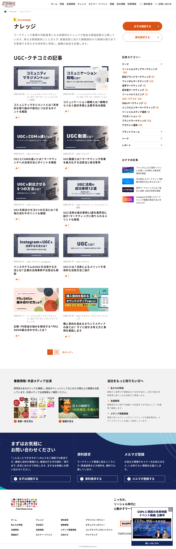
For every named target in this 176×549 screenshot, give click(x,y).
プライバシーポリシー (95, 519)
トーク (125, 138)
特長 (62, 4)
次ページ (66, 352)
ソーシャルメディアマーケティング (139, 70)
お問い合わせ (165, 4)
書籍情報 (64, 524)
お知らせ (64, 534)
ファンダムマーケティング (138, 81)
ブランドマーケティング (137, 120)
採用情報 (131, 4)
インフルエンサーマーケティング (140, 107)
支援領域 (70, 4)
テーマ (125, 64)
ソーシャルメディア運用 (136, 111)
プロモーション (131, 116)
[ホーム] (5, 11)
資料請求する (142, 37)
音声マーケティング (134, 85)
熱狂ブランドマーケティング (138, 76)
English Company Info (128, 533)
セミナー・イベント (98, 4)
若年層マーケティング (135, 90)
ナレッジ (81, 4)
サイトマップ (91, 534)
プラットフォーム (131, 131)
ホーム (54, 4)
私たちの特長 (117, 388)
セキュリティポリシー (95, 524)
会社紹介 (40, 524)
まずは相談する (142, 26)
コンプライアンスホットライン (99, 529)
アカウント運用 (132, 125)
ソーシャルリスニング (135, 94)
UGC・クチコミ (132, 98)
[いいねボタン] (17, 117)
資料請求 (148, 4)
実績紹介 (15, 534)
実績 (112, 4)
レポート (126, 145)
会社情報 (120, 4)
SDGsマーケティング (134, 103)
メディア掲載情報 (119, 413)
